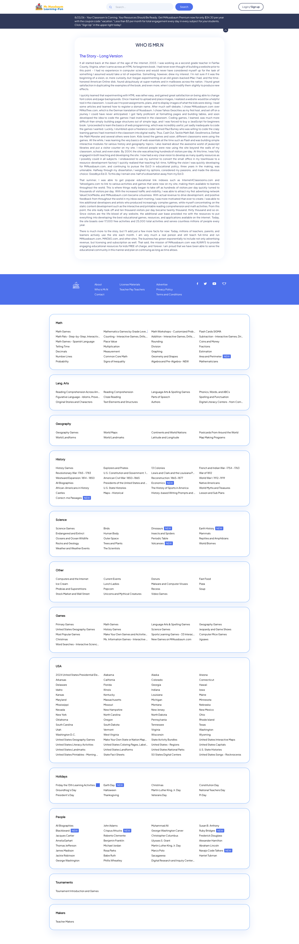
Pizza (202, 583)
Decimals (61, 351)
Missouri (108, 704)
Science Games (65, 528)
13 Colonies (158, 468)
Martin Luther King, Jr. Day (166, 790)
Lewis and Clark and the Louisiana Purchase (176, 472)
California (109, 679)
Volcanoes (161, 543)
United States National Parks (167, 749)
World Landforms (66, 437)
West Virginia (111, 734)
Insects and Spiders (163, 533)
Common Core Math (115, 356)
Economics (162, 482)
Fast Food (205, 578)
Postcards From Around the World (218, 432)
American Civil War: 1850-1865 (122, 477)
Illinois (107, 689)
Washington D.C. (66, 734)
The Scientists (112, 548)
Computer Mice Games (213, 634)
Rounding (157, 341)
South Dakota (111, 724)
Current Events (112, 578)
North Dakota (159, 714)
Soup (202, 588)
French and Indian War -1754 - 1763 (219, 468)
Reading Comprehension (118, 391)
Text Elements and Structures (121, 401)
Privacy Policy (164, 289)
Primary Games (65, 624)
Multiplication (112, 346)
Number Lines (64, 356)
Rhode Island (206, 719)
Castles (60, 492)
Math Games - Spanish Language (75, 341)
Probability (62, 361)
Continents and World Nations (168, 432)
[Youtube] (214, 283)
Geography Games (67, 432)
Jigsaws (203, 639)
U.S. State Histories (115, 487)
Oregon (108, 719)
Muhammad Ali (160, 825)
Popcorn (109, 588)
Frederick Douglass (210, 835)
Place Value (110, 341)
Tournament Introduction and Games (77, 891)
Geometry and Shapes (164, 356)
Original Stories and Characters (74, 401)
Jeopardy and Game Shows (215, 629)
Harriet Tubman (208, 855)
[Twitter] (205, 283)
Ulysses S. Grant (160, 840)
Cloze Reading (112, 396)
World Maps (110, 432)
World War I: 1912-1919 (212, 477)
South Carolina (64, 724)
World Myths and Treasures (214, 487)
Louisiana (156, 694)
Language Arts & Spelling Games (170, 391)
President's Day (65, 795)
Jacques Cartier (65, 835)
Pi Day (202, 795)
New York (61, 714)
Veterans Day (159, 795)
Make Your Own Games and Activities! (130, 634)
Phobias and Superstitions (71, 588)
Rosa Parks (110, 850)
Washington (206, 729)
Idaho (59, 689)
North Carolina (112, 714)
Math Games (63, 331)
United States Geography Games (75, 629)
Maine (202, 694)
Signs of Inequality (114, 361)
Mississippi (62, 704)
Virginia (155, 729)
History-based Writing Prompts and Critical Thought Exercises (187, 492)
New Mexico (206, 709)
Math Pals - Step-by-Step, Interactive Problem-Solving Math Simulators (97, 336)
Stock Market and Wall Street (73, 593)
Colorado (157, 679)
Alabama (109, 674)
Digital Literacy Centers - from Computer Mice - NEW (230, 401)
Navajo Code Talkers (215, 850)
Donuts (155, 578)
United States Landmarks (70, 749)
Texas (202, 724)
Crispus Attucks (117, 830)
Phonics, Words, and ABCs (214, 391)
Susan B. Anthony (209, 825)
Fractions (204, 346)
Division (156, 346)
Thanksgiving (111, 795)
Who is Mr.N (101, 289)
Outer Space (111, 538)
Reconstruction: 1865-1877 (167, 477)
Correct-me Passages (73, 497)
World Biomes (207, 543)
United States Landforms (118, 749)
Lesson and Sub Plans (211, 492)
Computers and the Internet (72, 578)
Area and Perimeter (214, 356)
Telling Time (63, 346)
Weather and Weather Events (73, 548)
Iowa (202, 689)
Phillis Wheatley (113, 860)
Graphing (156, 351)
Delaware (61, 684)
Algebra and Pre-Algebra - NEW (170, 361)
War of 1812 (205, 472)
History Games (64, 468)
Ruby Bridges (211, 830)
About (98, 284)
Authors (155, 401)
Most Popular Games (68, 634)
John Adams (111, 825)
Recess (155, 588)
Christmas (62, 639)
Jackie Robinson (65, 855)
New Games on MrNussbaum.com (171, 639)
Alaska (155, 674)
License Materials (130, 284)
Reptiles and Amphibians (213, 538)
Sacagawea (158, 855)
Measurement (112, 351)
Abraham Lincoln (209, 845)
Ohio (202, 714)
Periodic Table (159, 538)
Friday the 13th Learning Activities (79, 785)
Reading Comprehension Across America (84, 391)
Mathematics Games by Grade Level (129, 331)
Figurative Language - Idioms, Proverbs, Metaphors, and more (92, 396)
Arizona (203, 674)
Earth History (210, 528)
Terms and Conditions (169, 294)
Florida (108, 684)
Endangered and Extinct (70, 533)
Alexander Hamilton (210, 840)
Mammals (205, 533)
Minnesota (205, 699)
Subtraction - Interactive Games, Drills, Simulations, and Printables (237, 336)
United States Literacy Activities (74, 744)
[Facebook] (197, 283)
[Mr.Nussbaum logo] (49, 6)
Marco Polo (157, 850)
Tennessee (157, 724)
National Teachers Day (212, 790)
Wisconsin (157, 734)
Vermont (109, 729)
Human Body (111, 533)
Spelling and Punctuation (214, 396)
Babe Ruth (110, 855)
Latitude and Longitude (165, 437)
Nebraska (205, 704)
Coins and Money (209, 341)
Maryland (61, 699)
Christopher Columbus (164, 835)
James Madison (65, 850)
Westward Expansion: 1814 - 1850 (75, 477)
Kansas (60, 694)
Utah (58, 729)
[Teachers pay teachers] (224, 283)
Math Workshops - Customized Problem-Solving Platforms (185, 331)
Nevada (60, 709)
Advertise (162, 284)
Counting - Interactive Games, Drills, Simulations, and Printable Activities (146, 336)
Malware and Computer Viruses (169, 583)
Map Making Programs (212, 437)
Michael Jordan (112, 845)
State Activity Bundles (164, 739)
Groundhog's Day (66, 790)
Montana (156, 704)
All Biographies (64, 482)
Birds (107, 528)
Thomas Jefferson (66, 845)
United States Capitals (212, 744)
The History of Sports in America (169, 487)
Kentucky (109, 694)
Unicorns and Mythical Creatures (122, 593)
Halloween (110, 790)
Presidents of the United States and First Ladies (131, 482)
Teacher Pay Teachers (132, 289)
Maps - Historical (113, 492)
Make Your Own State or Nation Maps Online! (133, 739)
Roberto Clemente (115, 835)
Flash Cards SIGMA (210, 331)
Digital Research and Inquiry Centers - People (182, 860)
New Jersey (158, 709)
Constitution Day (209, 785)
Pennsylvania (159, 719)
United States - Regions (165, 744)
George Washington (67, 860)
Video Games (159, 593)
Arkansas (61, 679)
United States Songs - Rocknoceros (220, 754)
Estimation (205, 351)
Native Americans (209, 482)
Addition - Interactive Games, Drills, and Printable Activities (185, 336)
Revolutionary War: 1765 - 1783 (73, 472)
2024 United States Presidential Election (84, 674)
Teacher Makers (65, 921)
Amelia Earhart (64, 840)
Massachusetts (112, 699)
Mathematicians (208, 361)
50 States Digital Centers (166, 754)
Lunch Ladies (111, 583)
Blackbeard (67, 830)
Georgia (156, 684)
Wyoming (205, 734)
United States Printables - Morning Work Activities (85, 754)
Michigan (156, 699)
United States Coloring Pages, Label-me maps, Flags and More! (141, 744)
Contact (99, 294)
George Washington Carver (167, 830)
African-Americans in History (72, 487)
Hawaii (203, 684)
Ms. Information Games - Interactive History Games (133, 639)
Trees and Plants (113, 543)
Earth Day (113, 785)
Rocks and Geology (67, 543)
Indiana (155, 689)
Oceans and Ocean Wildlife (72, 538)
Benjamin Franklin (114, 840)
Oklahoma (62, 719)
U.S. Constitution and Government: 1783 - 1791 (130, 472)
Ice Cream (62, 583)
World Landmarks (114, 437)
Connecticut (206, 679)
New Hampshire (113, 709)
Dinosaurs (161, 528)
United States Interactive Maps (217, 739)
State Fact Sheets (114, 754)
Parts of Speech (160, 396)
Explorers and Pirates (116, 468)
